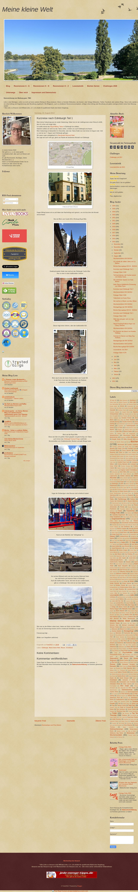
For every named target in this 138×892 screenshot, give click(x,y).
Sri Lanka (114, 693)
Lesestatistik (77, 86)
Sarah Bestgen (132, 676)
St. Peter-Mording (124, 693)
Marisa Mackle (115, 612)
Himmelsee (133, 534)
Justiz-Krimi (132, 558)
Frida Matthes (128, 513)
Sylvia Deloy (126, 703)
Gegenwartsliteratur (118, 519)
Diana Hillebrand (134, 477)
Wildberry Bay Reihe (116, 733)
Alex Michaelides (114, 404)
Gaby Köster (126, 516)
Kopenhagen (113, 581)
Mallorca (132, 606)
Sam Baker (133, 674)
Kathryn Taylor (124, 575)
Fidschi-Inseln (115, 503)
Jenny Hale (133, 550)
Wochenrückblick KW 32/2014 (122, 328)
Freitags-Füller (115, 513)
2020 (114, 223)
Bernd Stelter (128, 431)
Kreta (125, 581)
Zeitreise (112, 737)
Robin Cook (133, 662)
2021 (114, 220)
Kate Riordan (133, 569)
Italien (123, 542)
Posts (7, 199)
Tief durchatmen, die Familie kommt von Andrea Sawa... (124, 276)
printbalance (8, 453)
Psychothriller (127, 652)
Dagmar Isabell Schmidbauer (129, 470)
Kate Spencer (113, 571)
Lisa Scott (133, 597)
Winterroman (131, 733)
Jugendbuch (119, 556)
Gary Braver (135, 516)
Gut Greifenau (125, 526)
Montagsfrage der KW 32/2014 (122, 340)
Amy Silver (119, 408)
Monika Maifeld (116, 631)
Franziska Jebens (125, 509)
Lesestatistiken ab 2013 (117, 167)
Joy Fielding (128, 554)
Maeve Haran (123, 606)
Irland (121, 540)
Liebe (132, 595)
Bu (127, 441)
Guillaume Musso (132, 524)
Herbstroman (125, 534)
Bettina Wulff (121, 433)
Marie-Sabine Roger (133, 610)
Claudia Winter (120, 460)
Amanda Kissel (132, 404)
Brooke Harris (120, 441)
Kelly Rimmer (123, 577)
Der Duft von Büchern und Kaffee (15, 404)
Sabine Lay (113, 672)
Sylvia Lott (135, 703)
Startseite (71, 721)
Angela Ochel (126, 412)
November (117, 247)
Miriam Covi (123, 629)
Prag (116, 652)
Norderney (120, 642)
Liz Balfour (121, 599)
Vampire (114, 723)
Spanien (123, 691)
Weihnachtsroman (116, 729)
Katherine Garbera (121, 573)
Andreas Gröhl (132, 410)
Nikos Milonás (131, 639)
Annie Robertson (121, 423)
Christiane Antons (124, 454)
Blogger (79, 886)
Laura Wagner (132, 591)
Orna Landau (132, 644)
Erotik (125, 497)
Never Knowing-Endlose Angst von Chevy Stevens (124, 324)
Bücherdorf (121, 444)
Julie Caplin (122, 558)
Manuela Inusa (127, 609)
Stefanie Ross (132, 695)
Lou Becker (135, 599)
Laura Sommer (122, 591)
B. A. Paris (119, 427)
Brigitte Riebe (116, 439)
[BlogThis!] (69, 645)
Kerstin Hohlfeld (132, 577)
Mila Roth (135, 627)
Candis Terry (128, 446)
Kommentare (9, 203)
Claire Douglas (129, 456)
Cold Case (112, 462)
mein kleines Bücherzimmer (13, 439)
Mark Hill (134, 612)
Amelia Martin (113, 406)
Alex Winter (123, 404)
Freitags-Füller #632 (125, 793)
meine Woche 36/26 (10, 440)
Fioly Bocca (124, 503)
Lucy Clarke (129, 603)
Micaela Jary (114, 625)
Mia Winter (133, 623)
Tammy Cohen (121, 705)
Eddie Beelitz (134, 481)
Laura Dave (113, 591)
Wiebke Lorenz (121, 731)
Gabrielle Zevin (132, 514)
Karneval (133, 565)
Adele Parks (113, 402)
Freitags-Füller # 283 (119, 272)
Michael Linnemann (128, 625)
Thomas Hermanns (133, 711)
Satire (134, 678)
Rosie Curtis (123, 666)
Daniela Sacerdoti (115, 473)
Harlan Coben (128, 530)
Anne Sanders (130, 419)
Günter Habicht (114, 526)
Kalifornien (131, 560)
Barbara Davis (132, 427)
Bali (126, 427)
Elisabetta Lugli (134, 485)
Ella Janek (123, 487)
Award (112, 427)
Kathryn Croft (115, 575)
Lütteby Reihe (120, 605)
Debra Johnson (124, 477)
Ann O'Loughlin (114, 416)
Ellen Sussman (118, 489)
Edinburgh (45, 647)
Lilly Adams (120, 597)
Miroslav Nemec (134, 629)
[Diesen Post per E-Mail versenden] (67, 645)
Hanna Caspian (121, 528)
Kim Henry (112, 579)
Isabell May (128, 540)
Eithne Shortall (129, 483)
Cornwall (133, 464)
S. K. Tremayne (120, 670)
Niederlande (113, 639)
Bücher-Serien (93, 86)
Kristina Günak (120, 585)
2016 (114, 235)
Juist (126, 556)
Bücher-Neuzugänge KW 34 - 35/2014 (125, 266)
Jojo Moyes (118, 554)
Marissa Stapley (125, 612)
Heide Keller (115, 532)
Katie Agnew (133, 575)
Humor (112, 538)
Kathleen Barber (134, 573)
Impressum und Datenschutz (44, 92)
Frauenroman (130, 511)
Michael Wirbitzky (126, 627)
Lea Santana (123, 593)
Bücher (134, 441)
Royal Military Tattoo (56, 126)
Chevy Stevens (126, 450)
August (116, 256)
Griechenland (122, 524)
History (112, 536)
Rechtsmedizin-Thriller (126, 656)
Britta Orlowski (128, 439)
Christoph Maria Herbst (117, 456)
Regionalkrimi (114, 658)
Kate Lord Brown (132, 567)
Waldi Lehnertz (128, 727)
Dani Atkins (123, 472)
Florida (122, 507)
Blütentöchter (114, 437)
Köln (135, 579)
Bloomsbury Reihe (129, 435)
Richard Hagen (134, 660)
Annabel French (127, 417)
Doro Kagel (120, 481)
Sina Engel (132, 687)
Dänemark (114, 472)
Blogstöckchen (114, 435)
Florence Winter (127, 505)
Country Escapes (125, 466)
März (115, 368)
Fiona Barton (132, 503)
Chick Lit (121, 452)
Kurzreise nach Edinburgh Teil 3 (123, 269)
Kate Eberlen (122, 567)
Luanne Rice (129, 601)
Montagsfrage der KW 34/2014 (122, 307)
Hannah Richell (133, 528)
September (117, 253)
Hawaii (136, 530)
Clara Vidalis (120, 458)
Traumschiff (133, 715)
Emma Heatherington (115, 493)
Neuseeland (130, 635)
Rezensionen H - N (41, 86)
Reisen (63, 647)
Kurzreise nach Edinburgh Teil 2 (123, 289)
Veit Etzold (121, 723)
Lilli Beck (112, 597)
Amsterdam (130, 406)
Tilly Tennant (125, 713)
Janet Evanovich (117, 548)
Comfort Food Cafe (123, 462)
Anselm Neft (130, 423)
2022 (114, 217)
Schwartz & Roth (128, 680)
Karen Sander (119, 563)
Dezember (117, 244)
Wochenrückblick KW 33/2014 (122, 304)
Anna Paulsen (124, 416)
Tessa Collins (132, 709)
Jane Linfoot (115, 546)
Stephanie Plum (115, 697)
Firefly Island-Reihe (115, 505)
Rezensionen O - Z (61, 86)
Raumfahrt (127, 654)
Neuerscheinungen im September (14, 447)
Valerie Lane (134, 721)
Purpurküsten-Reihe (116, 654)
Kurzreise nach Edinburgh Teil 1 (123, 313)
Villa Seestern (118, 725)
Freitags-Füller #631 (125, 747)
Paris (134, 646)
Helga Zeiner (116, 534)
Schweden (113, 682)
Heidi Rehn (123, 532)
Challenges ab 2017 (116, 157)
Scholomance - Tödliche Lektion (13, 398)
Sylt (119, 703)
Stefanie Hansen (121, 695)
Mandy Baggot (114, 608)
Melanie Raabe (115, 623)
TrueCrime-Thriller (132, 717)
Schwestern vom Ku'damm (127, 682)
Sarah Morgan (124, 678)
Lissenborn (112, 599)
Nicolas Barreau (131, 637)
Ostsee (128, 646)
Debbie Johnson (125, 475)
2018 (114, 229)
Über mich (23, 92)
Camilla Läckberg (132, 444)
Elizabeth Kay (115, 487)
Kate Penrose (123, 569)
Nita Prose (124, 640)
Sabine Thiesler (122, 672)
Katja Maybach (114, 577)
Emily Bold (135, 489)
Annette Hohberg (127, 421)
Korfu (120, 581)
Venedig (129, 723)
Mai (115, 362)
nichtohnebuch (9, 397)
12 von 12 (113, 400)
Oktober (116, 250)
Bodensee (122, 437)
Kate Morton (113, 569)
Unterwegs (10, 92)
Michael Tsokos (114, 627)
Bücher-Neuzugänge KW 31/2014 (123, 346)
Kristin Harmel (126, 583)
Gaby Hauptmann (115, 516)
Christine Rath (134, 454)
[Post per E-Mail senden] (63, 645)
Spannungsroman (132, 691)
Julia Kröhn (113, 558)
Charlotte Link (131, 448)
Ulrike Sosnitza (116, 719)
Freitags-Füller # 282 (119, 295)
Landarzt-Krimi (131, 589)
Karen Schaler (128, 563)
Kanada (128, 562)
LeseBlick (7, 421)
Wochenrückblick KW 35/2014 (122, 258)
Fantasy (132, 499)
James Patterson (124, 544)
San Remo (112, 676)
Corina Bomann (122, 464)
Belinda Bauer (129, 429)
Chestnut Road (114, 450)
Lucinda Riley (120, 603)
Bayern (112, 429)
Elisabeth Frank (124, 485)
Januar (116, 374)
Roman (112, 664)
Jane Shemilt (134, 546)
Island (117, 542)
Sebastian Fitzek (115, 683)
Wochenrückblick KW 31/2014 (122, 344)
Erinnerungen (118, 497)
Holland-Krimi (124, 536)
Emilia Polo (127, 489)
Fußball (136, 513)
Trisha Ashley (113, 717)
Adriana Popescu (123, 402)
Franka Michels (132, 507)
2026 (114, 206)
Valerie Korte (124, 721)
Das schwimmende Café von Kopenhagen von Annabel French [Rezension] (128, 761)
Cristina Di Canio (132, 468)
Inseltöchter (134, 538)
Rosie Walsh (132, 666)
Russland (118, 668)
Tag (113, 705)
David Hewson (127, 473)
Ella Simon (131, 487)
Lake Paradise (119, 589)
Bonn (129, 437)
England (130, 495)
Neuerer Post (40, 721)
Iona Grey (114, 540)
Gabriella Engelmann (118, 514)
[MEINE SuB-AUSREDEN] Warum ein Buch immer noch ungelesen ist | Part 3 (15, 424)
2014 (114, 241)
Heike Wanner (133, 532)
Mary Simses (124, 616)
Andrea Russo (127, 408)
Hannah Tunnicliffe (117, 530)
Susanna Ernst (125, 701)
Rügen (111, 668)
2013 (114, 378)
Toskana (124, 715)
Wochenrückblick (116, 735)
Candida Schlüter (117, 446)
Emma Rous (127, 493)
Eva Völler (131, 497)
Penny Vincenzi (133, 648)
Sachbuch (126, 674)
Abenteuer (133, 400)
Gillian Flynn (113, 520)
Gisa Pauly (125, 520)
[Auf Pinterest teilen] (76, 645)
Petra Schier (134, 650)
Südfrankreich (120, 699)
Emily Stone (133, 491)
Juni (115, 359)
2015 (114, 238)
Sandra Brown (121, 676)
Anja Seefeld (125, 414)
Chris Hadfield (132, 452)
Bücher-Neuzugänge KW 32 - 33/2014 (125, 310)
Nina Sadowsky (114, 640)
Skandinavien (113, 689)
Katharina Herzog (125, 571)
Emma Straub (122, 495)
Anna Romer (133, 416)
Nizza (131, 640)
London (128, 599)
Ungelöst (126, 719)
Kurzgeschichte (114, 587)
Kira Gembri (129, 579)
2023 (114, 215)
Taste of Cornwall (125, 707)
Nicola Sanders (120, 637)
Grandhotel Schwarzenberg (130, 522)
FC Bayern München (132, 501)
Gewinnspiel (133, 518)
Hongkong (133, 536)
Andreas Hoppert (114, 412)
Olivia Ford (122, 644)
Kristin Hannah (114, 583)
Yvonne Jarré (132, 735)
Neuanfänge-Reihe (120, 635)
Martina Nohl (128, 614)
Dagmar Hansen (114, 470)
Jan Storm (135, 544)
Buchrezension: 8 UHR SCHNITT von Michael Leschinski (15, 455)
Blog (8, 86)
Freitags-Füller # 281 (119, 316)
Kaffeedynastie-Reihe (116, 560)
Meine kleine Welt (27, 9)
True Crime (122, 717)
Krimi (132, 581)
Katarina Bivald (114, 567)
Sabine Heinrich (132, 670)
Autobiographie (131, 425)
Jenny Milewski (113, 552)
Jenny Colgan (123, 550)
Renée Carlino (124, 660)
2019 (114, 226)
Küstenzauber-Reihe (126, 587)
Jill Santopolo (131, 552)
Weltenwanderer (9, 446)
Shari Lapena (127, 683)
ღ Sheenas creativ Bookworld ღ (14, 379)
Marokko (112, 614)
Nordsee (112, 644)
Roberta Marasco (124, 662)
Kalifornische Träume (116, 562)
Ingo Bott (127, 538)
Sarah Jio (113, 678)
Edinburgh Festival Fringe (72, 439)
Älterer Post (101, 721)
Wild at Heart (132, 731)
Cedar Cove (121, 448)
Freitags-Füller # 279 (119, 352)
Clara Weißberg (129, 458)
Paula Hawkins (122, 648)
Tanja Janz (131, 705)
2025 (114, 208)
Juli (115, 356)
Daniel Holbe (132, 472)
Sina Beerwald (122, 687)
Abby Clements (123, 400)
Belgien (120, 429)
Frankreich (113, 509)
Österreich (113, 646)
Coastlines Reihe (131, 460)
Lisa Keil (127, 597)
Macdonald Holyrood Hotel (66, 135)
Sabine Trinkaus (134, 672)
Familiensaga (122, 499)
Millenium (114, 629)
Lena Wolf (133, 593)
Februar (116, 371)
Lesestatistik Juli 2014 (120, 349)
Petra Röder (124, 650)
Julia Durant (133, 556)
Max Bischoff (114, 618)
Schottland (69, 647)
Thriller (114, 713)
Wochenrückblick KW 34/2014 (122, 292)
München (118, 633)
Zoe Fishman (119, 737)
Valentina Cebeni (114, 721)
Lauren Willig (113, 593)
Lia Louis (125, 595)
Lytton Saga (130, 605)
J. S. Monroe (113, 544)
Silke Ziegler (124, 686)
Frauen (120, 511)
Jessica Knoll (122, 552)
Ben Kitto (119, 431)
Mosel (111, 633)
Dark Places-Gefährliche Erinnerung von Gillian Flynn (124, 285)
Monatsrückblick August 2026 (13, 405)
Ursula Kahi (133, 719)
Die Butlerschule (116, 479)
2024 (114, 211)
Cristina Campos (121, 468)
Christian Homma (114, 454)
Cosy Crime (114, 466)
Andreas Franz (122, 410)
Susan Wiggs (113, 701)
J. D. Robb (131, 542)
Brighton (135, 437)
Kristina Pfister (132, 585)
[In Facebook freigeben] (74, 645)
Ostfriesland (121, 646)
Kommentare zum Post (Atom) (51, 725)
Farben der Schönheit (116, 501)
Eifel (122, 483)
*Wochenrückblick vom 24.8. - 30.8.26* (15, 416)
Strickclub (125, 697)
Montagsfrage (129, 631)
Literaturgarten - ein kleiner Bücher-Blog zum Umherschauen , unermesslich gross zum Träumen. (16, 412)
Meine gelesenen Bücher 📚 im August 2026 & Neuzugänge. (15, 390)
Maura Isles (132, 616)
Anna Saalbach (114, 417)
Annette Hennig (114, 421)
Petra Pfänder (115, 650)
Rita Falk (114, 662)
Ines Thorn (120, 538)
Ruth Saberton (127, 668)
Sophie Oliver (114, 691)
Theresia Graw (121, 711)
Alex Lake (133, 402)
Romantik (113, 666)
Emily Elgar (115, 491)
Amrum (122, 406)
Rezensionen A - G (22, 86)
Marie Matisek (120, 610)
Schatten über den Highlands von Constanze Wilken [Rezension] (128, 784)
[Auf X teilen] (72, 645)
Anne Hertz (120, 419)
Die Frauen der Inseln (128, 479)
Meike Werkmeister (129, 618)
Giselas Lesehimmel (11, 388)
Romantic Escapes (128, 664)
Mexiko (125, 623)
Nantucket (127, 633)
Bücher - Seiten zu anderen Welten (15, 430)
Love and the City (117, 601)
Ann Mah (133, 414)
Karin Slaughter (123, 565)
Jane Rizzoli (125, 546)
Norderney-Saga (131, 642)
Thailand (112, 711)
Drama (127, 481)
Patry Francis (113, 648)
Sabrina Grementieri (117, 674)
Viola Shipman (128, 725)
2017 (114, 232)
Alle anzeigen (26, 460)
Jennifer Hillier (128, 548)
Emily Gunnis (124, 491)
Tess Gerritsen (120, 709)
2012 (114, 381)
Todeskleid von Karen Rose (122, 298)
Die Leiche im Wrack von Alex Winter (125, 301)
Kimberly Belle (120, 579)
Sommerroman (127, 690)
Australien (120, 425)
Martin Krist (119, 614)
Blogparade (132, 433)
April (115, 365)
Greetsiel (114, 524)
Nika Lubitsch (121, 639)
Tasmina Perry (113, 707)
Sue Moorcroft (132, 699)
